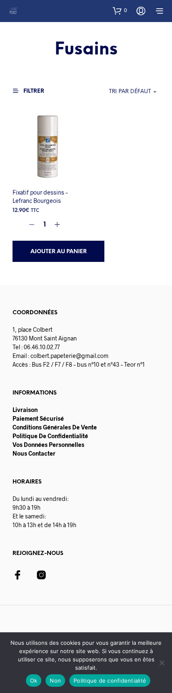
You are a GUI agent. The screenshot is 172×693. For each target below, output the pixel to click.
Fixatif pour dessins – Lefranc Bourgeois (40, 196)
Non (55, 680)
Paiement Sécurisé (38, 418)
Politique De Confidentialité (50, 435)
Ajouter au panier (58, 251)
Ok (34, 680)
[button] (120, 10)
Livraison (25, 409)
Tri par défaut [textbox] (130, 91)
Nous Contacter (34, 453)
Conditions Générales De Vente (55, 427)
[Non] (161, 662)
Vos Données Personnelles (48, 444)
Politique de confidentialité (109, 680)
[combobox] (115, 92)
